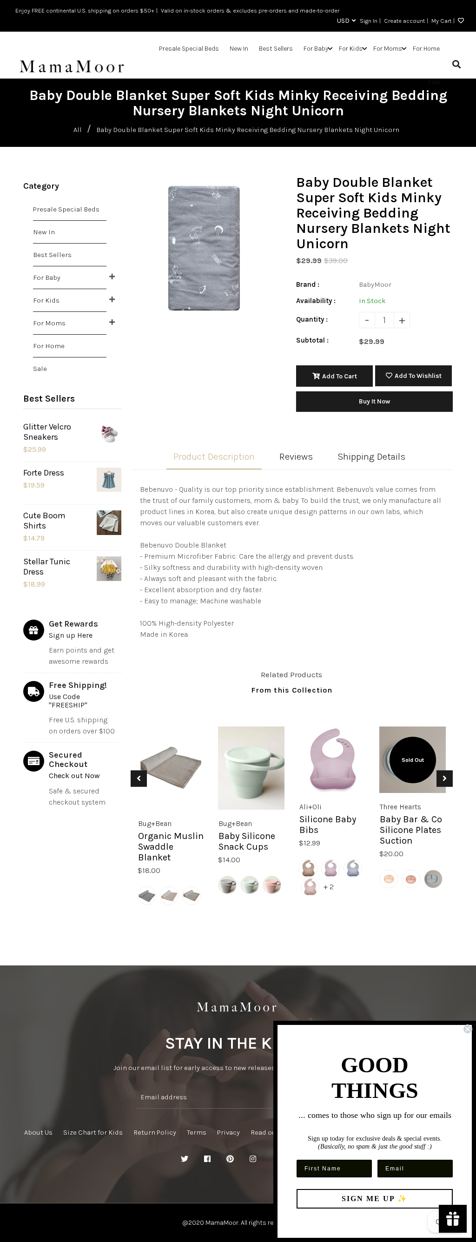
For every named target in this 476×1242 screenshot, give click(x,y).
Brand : (307, 284)
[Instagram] (253, 1159)
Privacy (228, 1132)
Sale (40, 368)
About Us (38, 1132)
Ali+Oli (310, 806)
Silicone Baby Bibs (327, 824)
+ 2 (329, 886)
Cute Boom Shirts (44, 520)
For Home (49, 346)
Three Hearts (400, 806)
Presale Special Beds (66, 209)
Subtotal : (312, 340)
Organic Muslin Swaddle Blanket (171, 847)
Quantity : (312, 319)
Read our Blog (273, 1132)
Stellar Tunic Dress (46, 566)
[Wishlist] (459, 21)
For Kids (46, 300)
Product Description (214, 456)
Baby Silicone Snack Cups (246, 841)
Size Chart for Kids (93, 1132)
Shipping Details (371, 456)
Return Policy (154, 1132)
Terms (196, 1132)
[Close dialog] (467, 1029)
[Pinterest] (230, 1159)
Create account (404, 20)
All (77, 130)
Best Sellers (52, 255)
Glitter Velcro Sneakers (47, 432)
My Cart (441, 20)
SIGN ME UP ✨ (375, 1198)
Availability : (316, 301)
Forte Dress (43, 473)
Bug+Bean (155, 823)
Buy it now (374, 401)
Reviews (296, 456)
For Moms (49, 323)
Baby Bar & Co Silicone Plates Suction (411, 830)
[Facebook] (207, 1159)
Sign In (368, 20)
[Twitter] (185, 1159)
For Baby (46, 277)
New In (44, 232)
